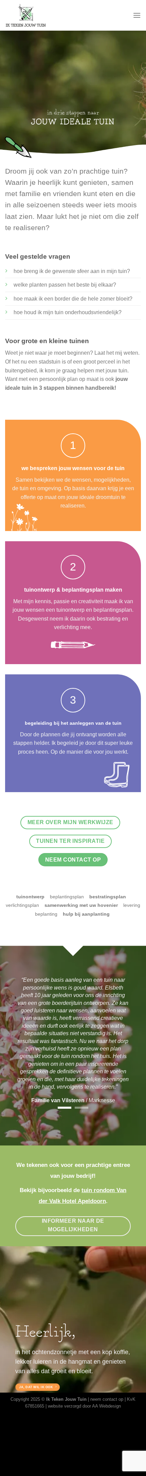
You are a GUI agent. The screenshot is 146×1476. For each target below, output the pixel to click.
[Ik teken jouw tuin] (39, 15)
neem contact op (106, 1399)
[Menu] (137, 15)
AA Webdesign (106, 1406)
